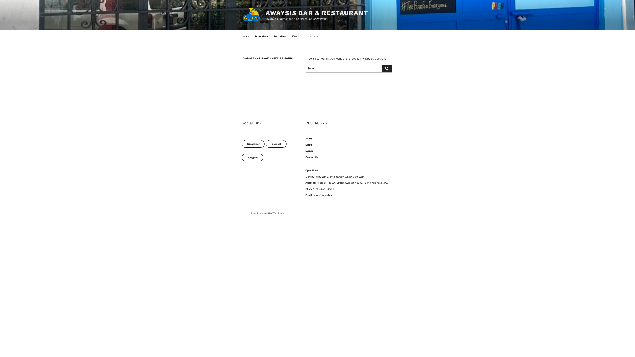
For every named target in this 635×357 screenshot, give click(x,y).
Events (296, 36)
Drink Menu (261, 36)
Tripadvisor (253, 143)
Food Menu (280, 36)
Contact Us (312, 36)
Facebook (276, 143)
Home (245, 36)
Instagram (252, 157)
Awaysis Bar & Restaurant (316, 13)
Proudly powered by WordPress (267, 213)
